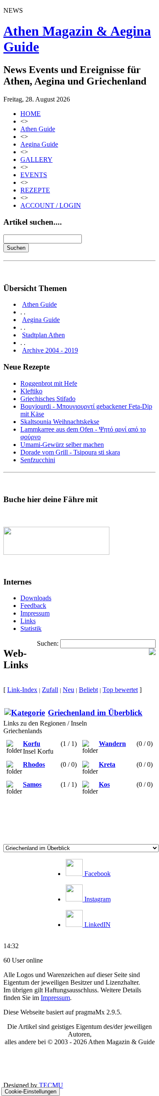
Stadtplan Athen (43, 335)
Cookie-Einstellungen (30, 1091)
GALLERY (36, 159)
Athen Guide (37, 129)
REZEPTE (35, 190)
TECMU (51, 1085)
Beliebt (88, 689)
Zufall (50, 689)
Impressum (35, 613)
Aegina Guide (39, 144)
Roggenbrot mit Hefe (48, 383)
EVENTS (33, 174)
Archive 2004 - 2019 (50, 350)
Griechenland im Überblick (95, 712)
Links (28, 620)
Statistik (31, 628)
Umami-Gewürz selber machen (62, 444)
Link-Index (22, 689)
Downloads (35, 598)
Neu (68, 689)
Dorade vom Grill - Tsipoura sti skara (70, 452)
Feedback (33, 605)
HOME (30, 113)
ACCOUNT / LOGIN (50, 205)
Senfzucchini (37, 459)
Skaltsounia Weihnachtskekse (59, 421)
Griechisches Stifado (47, 398)
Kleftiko (31, 391)
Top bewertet (120, 689)
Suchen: (48, 643)
